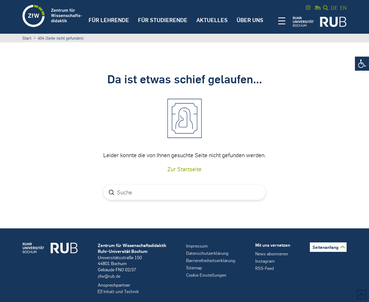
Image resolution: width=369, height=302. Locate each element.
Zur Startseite (184, 169)
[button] (362, 64)
